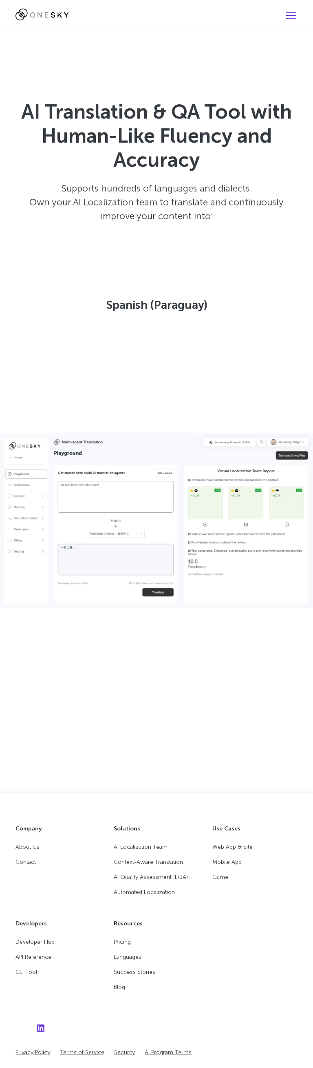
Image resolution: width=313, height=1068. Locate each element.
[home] (41, 15)
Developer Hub (35, 941)
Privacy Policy (32, 1052)
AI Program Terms (168, 1052)
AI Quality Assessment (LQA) (151, 877)
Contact (25, 862)
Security (124, 1052)
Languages (127, 956)
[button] (289, 15)
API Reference (33, 956)
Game (220, 877)
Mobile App (227, 862)
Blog (119, 987)
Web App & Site (232, 846)
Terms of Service (82, 1052)
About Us (27, 846)
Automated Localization (144, 892)
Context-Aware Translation (148, 862)
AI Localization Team (141, 846)
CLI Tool (26, 972)
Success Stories (134, 972)
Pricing (122, 941)
